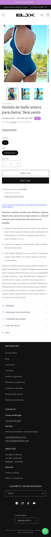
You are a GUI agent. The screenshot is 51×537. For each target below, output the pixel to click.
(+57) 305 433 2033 (13, 420)
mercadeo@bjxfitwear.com (17, 440)
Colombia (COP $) (24, 520)
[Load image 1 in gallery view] (12, 94)
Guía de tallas (11, 353)
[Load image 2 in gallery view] (25, 94)
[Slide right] (48, 94)
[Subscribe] (43, 493)
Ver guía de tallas (9, 129)
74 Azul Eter (10, 153)
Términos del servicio (14, 394)
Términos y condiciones (15, 382)
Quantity (5, 159)
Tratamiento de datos (14, 388)
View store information (14, 196)
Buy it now (25, 180)
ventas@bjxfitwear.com (15, 437)
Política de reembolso (14, 400)
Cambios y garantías (13, 376)
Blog (7, 359)
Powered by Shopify (27, 532)
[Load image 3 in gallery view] (38, 94)
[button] (3, 15)
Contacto (9, 370)
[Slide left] (3, 94)
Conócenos (10, 364)
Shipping (13, 122)
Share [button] (7, 332)
